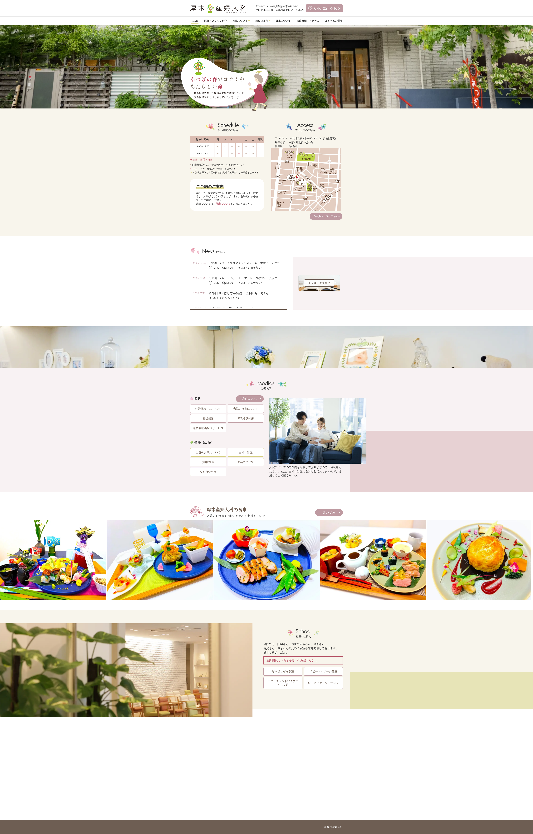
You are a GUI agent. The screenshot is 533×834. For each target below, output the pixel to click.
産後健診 (208, 418)
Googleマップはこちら (326, 216)
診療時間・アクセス (308, 20)
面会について (245, 462)
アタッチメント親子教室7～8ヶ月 (283, 683)
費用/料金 (208, 462)
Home (194, 20)
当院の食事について (245, 408)
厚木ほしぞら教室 (283, 671)
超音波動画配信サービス (208, 428)
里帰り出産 (246, 452)
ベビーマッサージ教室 (323, 671)
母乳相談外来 (245, 418)
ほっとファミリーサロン (323, 682)
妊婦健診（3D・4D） (208, 408)
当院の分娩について (208, 452)
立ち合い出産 (208, 471)
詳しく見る (329, 512)
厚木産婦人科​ (335, 827)
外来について (283, 20)
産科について (249, 398)
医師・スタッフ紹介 (215, 20)
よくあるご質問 (333, 20)
